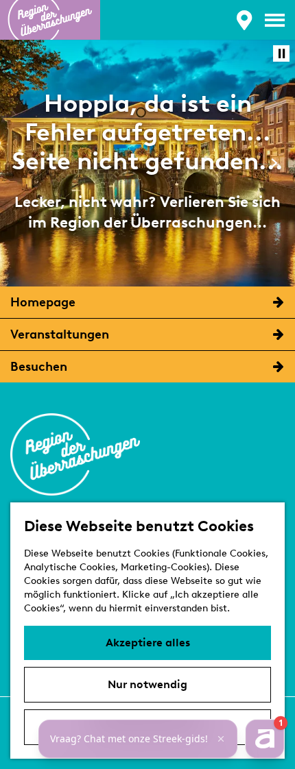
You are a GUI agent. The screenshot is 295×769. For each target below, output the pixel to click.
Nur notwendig (147, 684)
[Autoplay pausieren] (281, 53)
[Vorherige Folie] (20, 162)
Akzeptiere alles (148, 642)
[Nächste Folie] (274, 162)
